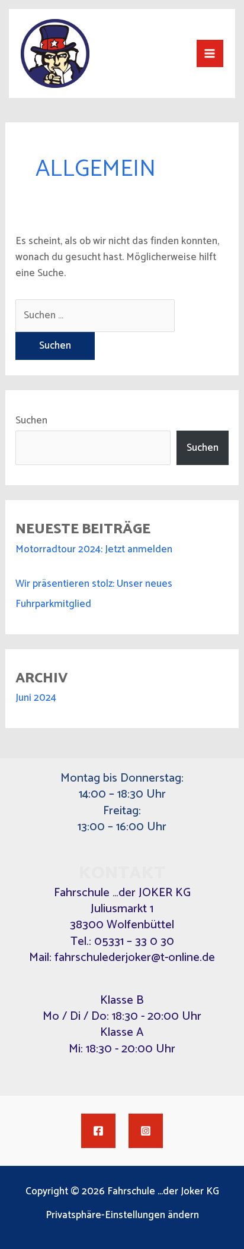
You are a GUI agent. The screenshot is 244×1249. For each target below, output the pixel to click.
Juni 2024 (35, 698)
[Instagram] (146, 1131)
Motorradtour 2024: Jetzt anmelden (93, 549)
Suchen (31, 420)
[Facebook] (98, 1131)
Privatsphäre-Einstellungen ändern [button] (122, 1215)
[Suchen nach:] (95, 315)
